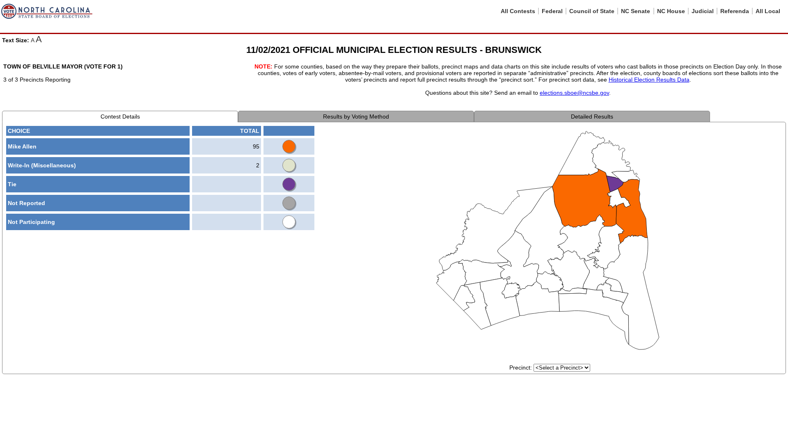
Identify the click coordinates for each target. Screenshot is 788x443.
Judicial (703, 11)
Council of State (591, 11)
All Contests (518, 11)
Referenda (734, 11)
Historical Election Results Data (649, 79)
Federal (552, 11)
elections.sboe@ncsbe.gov (574, 92)
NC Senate (635, 11)
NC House (671, 11)
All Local (768, 11)
